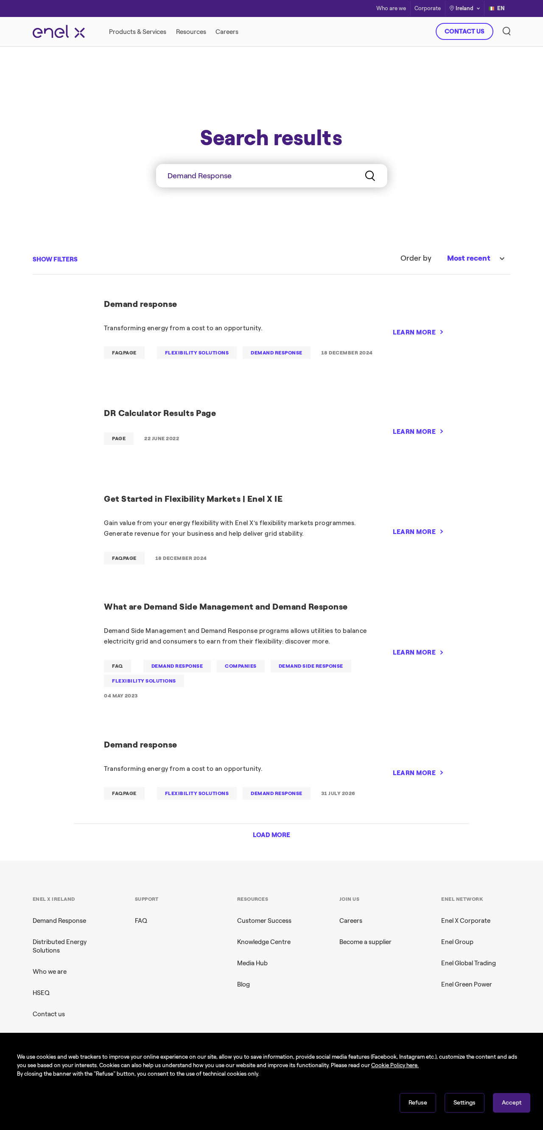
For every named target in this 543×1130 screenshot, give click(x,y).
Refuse (418, 1102)
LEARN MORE (414, 332)
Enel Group (457, 942)
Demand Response (59, 921)
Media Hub (252, 963)
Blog (243, 984)
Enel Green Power (466, 984)
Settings (464, 1102)
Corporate (427, 8)
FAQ (141, 921)
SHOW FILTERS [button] (55, 259)
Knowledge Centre (264, 942)
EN (501, 8)
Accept (511, 1102)
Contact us (49, 1014)
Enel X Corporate (465, 921)
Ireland (464, 8)
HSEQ (41, 993)
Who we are (50, 971)
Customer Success (264, 921)
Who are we (391, 8)
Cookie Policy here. (395, 1065)
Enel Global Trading (468, 963)
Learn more (393, 197)
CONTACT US (464, 31)
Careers (350, 921)
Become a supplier (365, 942)
